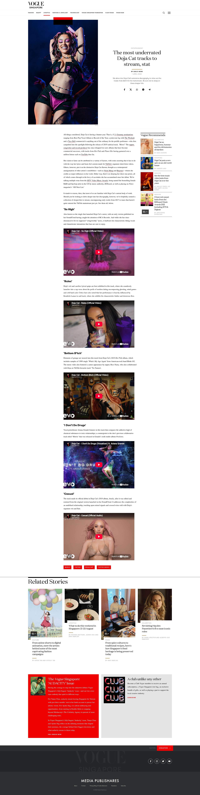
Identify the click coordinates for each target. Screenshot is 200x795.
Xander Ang (161, 168)
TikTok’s (108, 164)
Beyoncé (120, 170)
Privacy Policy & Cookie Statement (98, 785)
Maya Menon (162, 153)
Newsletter (114, 785)
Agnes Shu (90, 635)
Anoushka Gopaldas (159, 213)
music (67, 567)
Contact (83, 785)
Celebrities (159, 139)
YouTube (84, 154)
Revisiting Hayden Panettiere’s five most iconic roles (156, 628)
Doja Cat (89, 567)
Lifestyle (72, 623)
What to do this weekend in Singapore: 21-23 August (82, 627)
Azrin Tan (38, 660)
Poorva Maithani (78, 635)
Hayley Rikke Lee (163, 186)
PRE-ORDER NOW (54, 734)
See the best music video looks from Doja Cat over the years (162, 179)
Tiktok (78, 567)
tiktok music (104, 567)
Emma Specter (150, 637)
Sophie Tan (50, 660)
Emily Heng (138, 71)
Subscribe (132, 697)
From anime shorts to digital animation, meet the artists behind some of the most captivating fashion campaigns (46, 648)
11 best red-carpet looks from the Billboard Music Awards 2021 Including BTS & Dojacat (161, 203)
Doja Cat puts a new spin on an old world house (163, 163)
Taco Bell (71, 141)
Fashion (157, 173)
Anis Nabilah (74, 636)
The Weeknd (129, 138)
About (75, 785)
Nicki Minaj (108, 170)
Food (107, 640)
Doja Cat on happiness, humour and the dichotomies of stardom (163, 146)
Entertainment (137, 48)
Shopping (158, 158)
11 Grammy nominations (123, 134)
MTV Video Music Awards (97, 180)
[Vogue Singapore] (36, 5)
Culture (35, 640)
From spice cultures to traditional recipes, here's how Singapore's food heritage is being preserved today (119, 648)
